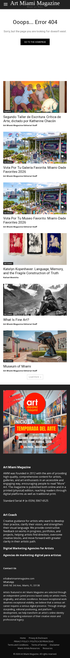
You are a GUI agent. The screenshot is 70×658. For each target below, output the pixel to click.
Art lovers (8, 263)
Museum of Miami (17, 366)
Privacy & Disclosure (38, 638)
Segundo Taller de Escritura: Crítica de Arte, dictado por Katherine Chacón (32, 119)
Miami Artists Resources (29, 648)
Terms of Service (39, 644)
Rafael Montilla (11, 277)
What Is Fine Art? (16, 320)
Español (7, 111)
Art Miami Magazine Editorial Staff (20, 125)
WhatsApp (8, 581)
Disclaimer (55, 644)
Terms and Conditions (18, 644)
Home (23, 638)
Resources (47, 648)
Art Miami (8, 162)
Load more (34, 376)
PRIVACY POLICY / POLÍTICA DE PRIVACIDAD (34, 641)
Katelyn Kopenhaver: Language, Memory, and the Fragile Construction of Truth (33, 271)
